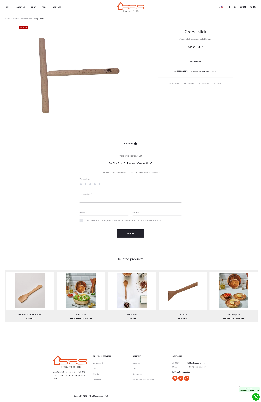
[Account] (235, 7)
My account (98, 363)
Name (83, 212)
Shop (33, 7)
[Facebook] (175, 378)
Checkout (97, 379)
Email (219, 83)
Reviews (130, 143)
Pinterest (205, 83)
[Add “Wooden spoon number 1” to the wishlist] (50, 275)
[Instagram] (180, 378)
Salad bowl (81, 314)
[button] (51, 280)
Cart (95, 368)
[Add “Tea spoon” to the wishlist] (152, 275)
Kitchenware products (22, 19)
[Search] (229, 7)
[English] (222, 7)
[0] (241, 7)
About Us (20, 7)
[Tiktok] (186, 378)
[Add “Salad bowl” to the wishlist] (101, 275)
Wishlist (96, 374)
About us (136, 363)
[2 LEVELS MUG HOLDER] (253, 19)
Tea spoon (132, 314)
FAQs (44, 7)
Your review (86, 194)
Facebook (176, 83)
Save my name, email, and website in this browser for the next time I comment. (123, 220)
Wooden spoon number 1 (30, 314)
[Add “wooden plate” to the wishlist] (254, 275)
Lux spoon (182, 314)
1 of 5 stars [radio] (82, 184)
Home (7, 7)
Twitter (190, 83)
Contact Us (137, 374)
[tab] (130, 143)
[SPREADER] (248, 19)
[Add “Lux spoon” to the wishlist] (203, 275)
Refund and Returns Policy (143, 379)
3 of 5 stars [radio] (91, 184)
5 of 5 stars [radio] (100, 184)
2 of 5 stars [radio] (86, 184)
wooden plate (233, 314)
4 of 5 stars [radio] (95, 184)
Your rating (85, 179)
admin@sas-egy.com (196, 367)
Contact (56, 7)
